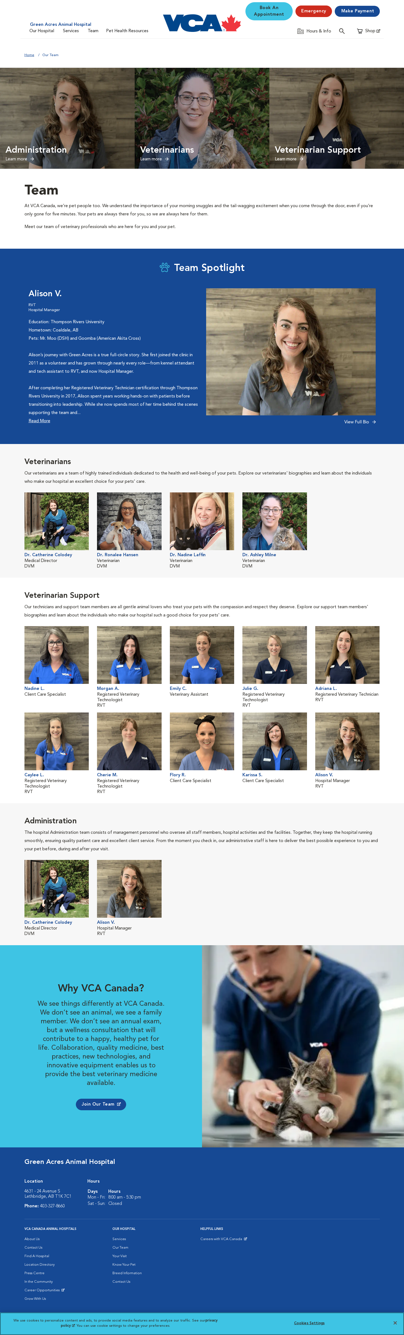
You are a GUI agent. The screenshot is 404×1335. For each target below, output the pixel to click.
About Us (32, 1239)
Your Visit (119, 1256)
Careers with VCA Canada (221, 1240)
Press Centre (34, 1273)
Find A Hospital (36, 1256)
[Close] (395, 1323)
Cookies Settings (309, 1323)
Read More (39, 421)
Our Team (120, 1247)
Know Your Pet (123, 1265)
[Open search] (343, 30)
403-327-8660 (52, 1206)
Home (29, 55)
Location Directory (39, 1265)
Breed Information (127, 1273)
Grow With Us (35, 1299)
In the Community (38, 1282)
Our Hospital (41, 31)
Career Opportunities (43, 1292)
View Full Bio (357, 422)
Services (71, 31)
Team (93, 31)
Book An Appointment (269, 11)
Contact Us (33, 1247)
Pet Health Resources (127, 31)
